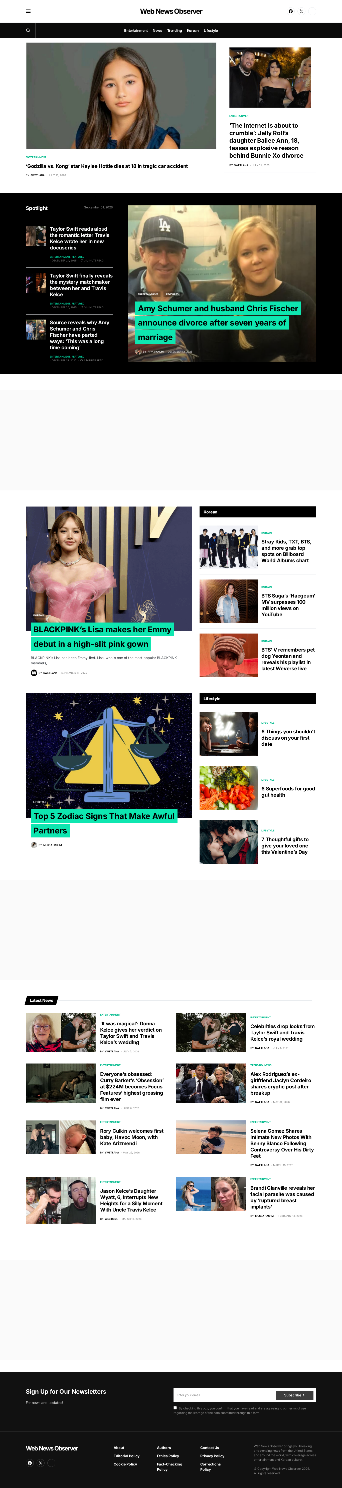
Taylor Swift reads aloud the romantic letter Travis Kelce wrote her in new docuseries (79, 238)
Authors (164, 1447)
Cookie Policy (125, 1464)
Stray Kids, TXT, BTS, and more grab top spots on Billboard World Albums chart (286, 551)
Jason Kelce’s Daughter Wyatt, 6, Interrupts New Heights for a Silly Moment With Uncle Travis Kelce (131, 1200)
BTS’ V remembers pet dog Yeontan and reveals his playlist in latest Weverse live (288, 659)
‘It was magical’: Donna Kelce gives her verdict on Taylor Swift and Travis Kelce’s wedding (131, 1033)
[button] (28, 11)
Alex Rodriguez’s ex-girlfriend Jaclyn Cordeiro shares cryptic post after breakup (280, 1083)
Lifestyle (39, 801)
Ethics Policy (168, 1456)
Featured (78, 256)
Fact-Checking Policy (169, 1466)
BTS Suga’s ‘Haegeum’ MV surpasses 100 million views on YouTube (288, 605)
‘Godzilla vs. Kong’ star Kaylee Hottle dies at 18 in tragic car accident (107, 166)
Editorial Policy (126, 1456)
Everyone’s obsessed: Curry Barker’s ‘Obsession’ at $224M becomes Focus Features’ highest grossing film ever (132, 1086)
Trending (256, 1065)
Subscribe (292, 1395)
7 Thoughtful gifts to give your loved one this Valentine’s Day (285, 845)
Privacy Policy (212, 1456)
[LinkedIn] (312, 11)
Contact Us (209, 1447)
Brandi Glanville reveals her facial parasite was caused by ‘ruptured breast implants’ (282, 1197)
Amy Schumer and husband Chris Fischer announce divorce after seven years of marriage (218, 323)
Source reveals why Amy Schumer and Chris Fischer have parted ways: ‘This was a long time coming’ (79, 335)
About (119, 1447)
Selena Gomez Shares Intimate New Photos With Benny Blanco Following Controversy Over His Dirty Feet (282, 1143)
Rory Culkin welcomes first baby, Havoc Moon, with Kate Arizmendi (131, 1137)
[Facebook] (291, 11)
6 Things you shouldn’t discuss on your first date (288, 738)
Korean (38, 615)
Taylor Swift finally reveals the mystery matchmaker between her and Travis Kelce (81, 285)
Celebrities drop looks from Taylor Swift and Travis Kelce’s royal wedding (282, 1032)
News (268, 1065)
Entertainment (36, 157)
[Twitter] (301, 11)
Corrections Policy (210, 1466)
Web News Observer (171, 11)
